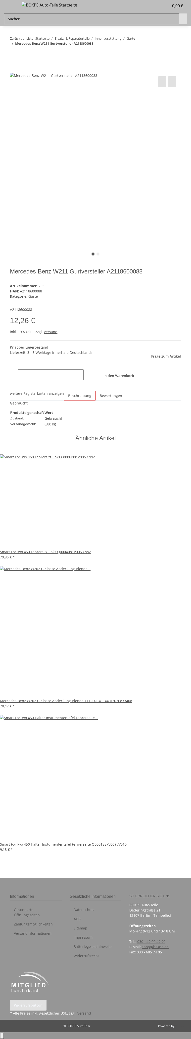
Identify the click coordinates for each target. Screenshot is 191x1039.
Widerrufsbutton (28, 1005)
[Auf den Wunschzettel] (172, 81)
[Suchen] (183, 18)
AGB (77, 918)
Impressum (83, 937)
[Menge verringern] (14, 374)
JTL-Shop (181, 1026)
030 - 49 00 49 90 (151, 941)
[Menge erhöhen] (88, 374)
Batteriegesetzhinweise (93, 946)
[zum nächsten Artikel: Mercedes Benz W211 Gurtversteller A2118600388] (23, 53)
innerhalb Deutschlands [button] (72, 352)
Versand (50, 331)
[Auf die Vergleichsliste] (162, 81)
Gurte (33, 296)
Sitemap (80, 928)
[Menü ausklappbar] (10, 5)
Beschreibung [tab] (79, 395)
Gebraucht (53, 418)
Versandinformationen (32, 933)
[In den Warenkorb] (14, 69)
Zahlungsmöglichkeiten (33, 924)
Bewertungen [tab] (111, 395)
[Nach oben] (2, 1035)
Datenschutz (84, 909)
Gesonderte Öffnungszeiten (27, 912)
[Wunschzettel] (163, 6)
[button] (155, 6)
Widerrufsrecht (86, 955)
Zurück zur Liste (21, 38)
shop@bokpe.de (155, 946)
